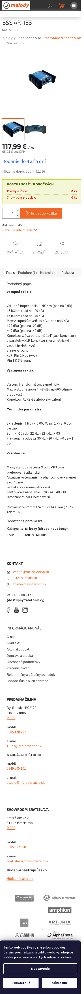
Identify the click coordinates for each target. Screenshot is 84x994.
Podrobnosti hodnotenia (62, 38)
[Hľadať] (50, 5)
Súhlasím (59, 983)
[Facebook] (10, 610)
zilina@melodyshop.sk (24, 746)
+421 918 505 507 (26, 577)
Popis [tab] (10, 272)
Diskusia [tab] (67, 272)
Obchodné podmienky (23, 661)
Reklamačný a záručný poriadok (31, 674)
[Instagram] (25, 610)
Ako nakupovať (18, 649)
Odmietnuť (21, 983)
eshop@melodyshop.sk (31, 571)
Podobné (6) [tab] (27, 272)
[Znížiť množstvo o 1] (18, 215)
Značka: (15, 43)
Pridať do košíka (44, 213)
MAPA (11, 717)
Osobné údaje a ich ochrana (27, 680)
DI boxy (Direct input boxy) (46, 528)
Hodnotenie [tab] (49, 272)
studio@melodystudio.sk (26, 782)
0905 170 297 (16, 732)
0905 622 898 (16, 847)
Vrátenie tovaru (18, 668)
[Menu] (73, 5)
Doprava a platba (20, 655)
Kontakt (13, 643)
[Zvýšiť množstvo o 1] (18, 210)
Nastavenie (40, 968)
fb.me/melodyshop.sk (29, 584)
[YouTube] (18, 610)
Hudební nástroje (20, 878)
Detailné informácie (17, 230)
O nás (11, 636)
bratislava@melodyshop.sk (27, 861)
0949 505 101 (16, 768)
